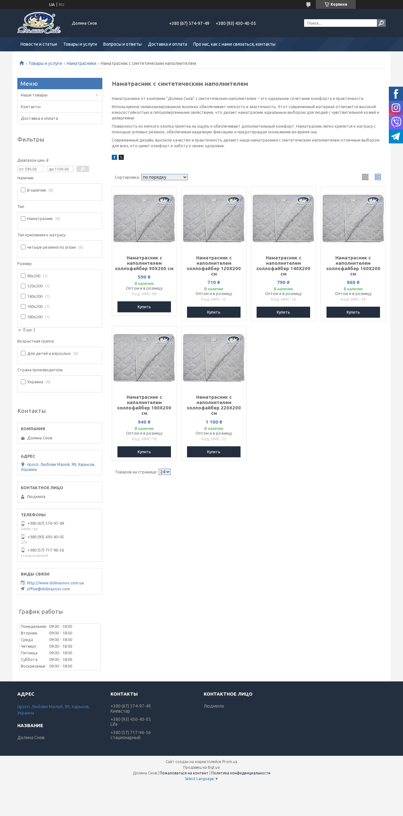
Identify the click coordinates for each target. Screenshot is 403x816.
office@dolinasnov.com (48, 589)
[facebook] (114, 158)
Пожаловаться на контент (184, 773)
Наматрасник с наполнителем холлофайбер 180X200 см (144, 405)
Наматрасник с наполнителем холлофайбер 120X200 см (214, 265)
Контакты (31, 106)
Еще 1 (29, 329)
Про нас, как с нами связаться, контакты (234, 44)
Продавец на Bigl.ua (201, 767)
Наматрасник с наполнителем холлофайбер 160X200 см (353, 265)
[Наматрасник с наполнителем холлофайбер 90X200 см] (144, 218)
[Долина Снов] (41, 23)
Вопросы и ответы (122, 44)
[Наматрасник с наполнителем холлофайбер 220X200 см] (214, 357)
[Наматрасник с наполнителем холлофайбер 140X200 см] (283, 218)
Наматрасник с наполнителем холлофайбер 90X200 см (144, 263)
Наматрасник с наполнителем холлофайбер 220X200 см (214, 405)
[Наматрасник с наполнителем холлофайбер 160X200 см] (353, 218)
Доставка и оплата (167, 44)
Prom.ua (229, 762)
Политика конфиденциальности (240, 773)
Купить (144, 306)
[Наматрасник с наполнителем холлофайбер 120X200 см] (214, 218)
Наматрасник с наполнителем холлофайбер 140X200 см (283, 265)
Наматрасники (81, 63)
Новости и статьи (38, 44)
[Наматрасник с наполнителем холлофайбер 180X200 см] (144, 357)
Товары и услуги (80, 44)
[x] (121, 158)
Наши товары (34, 95)
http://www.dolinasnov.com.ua (55, 583)
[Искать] (381, 23)
